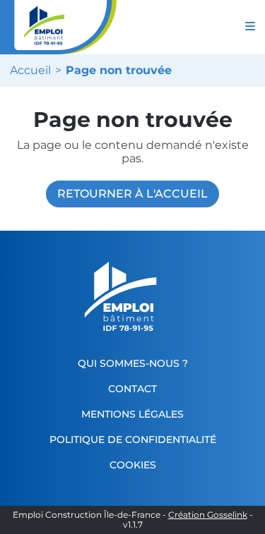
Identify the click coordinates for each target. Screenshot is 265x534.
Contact (132, 388)
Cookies (133, 465)
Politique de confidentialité (132, 439)
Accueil (30, 70)
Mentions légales (132, 414)
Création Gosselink (207, 515)
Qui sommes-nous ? (133, 363)
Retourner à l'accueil (132, 193)
